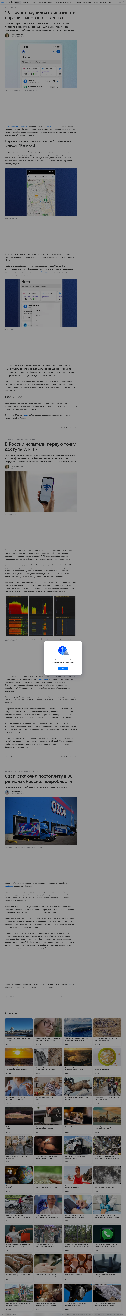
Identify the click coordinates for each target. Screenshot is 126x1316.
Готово (63, 668)
